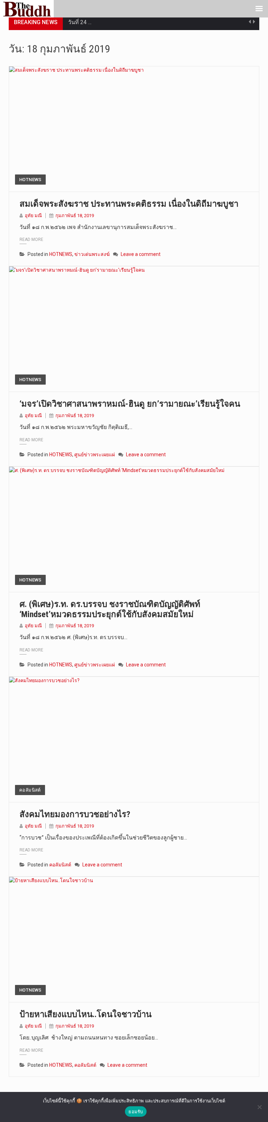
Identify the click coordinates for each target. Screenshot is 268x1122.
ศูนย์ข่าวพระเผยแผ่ (94, 454)
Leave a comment (141, 254)
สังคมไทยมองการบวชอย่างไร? (75, 814)
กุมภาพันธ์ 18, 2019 (74, 215)
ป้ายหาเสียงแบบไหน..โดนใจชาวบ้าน (85, 1014)
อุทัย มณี (33, 215)
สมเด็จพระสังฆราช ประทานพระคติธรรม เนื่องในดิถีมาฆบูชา (129, 204)
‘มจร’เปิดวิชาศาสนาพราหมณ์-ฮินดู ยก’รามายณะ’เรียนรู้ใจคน (130, 404)
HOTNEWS (30, 179)
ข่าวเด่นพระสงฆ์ (92, 254)
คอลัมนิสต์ (30, 790)
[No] (259, 1106)
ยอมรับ (135, 1111)
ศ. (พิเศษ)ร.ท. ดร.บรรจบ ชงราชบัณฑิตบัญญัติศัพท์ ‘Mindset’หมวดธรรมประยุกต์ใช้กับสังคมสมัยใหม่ (110, 609)
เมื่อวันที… (79, 29)
